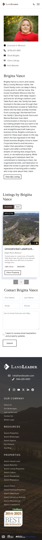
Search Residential (11, 476)
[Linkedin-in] (28, 389)
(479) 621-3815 (14, 50)
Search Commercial (12, 504)
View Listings (13, 60)
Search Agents (10, 440)
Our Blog (7, 448)
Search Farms (9, 486)
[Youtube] (18, 389)
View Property (12, 272)
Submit (10, 343)
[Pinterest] (32, 389)
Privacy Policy (30, 537)
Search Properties (11, 433)
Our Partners (9, 444)
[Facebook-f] (9, 389)
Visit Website (13, 65)
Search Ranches (10, 465)
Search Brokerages (11, 436)
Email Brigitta (13, 55)
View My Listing (12, 176)
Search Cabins (10, 472)
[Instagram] (14, 389)
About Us (8, 404)
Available (8, 207)
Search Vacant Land (12, 461)
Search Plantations (11, 480)
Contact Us (8, 416)
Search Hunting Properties (14, 489)
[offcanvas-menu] (38, 4)
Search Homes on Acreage (15, 497)
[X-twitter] (23, 389)
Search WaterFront (11, 493)
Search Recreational (12, 501)
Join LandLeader (11, 412)
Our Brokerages (10, 408)
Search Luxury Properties (14, 468)
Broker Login (9, 419)
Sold (18, 207)
